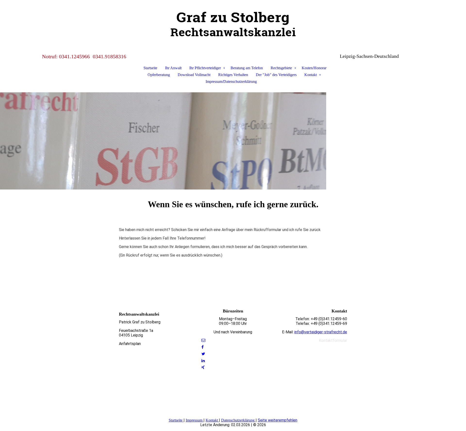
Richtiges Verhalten (233, 75)
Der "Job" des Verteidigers (276, 75)
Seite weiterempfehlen (277, 420)
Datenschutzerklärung (238, 420)
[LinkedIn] (203, 361)
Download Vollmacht (194, 75)
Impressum (194, 420)
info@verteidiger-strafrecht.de (320, 332)
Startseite (150, 68)
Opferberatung (159, 75)
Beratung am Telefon (247, 68)
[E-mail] (203, 340)
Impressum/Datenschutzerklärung (231, 81)
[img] (233, 24)
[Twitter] (203, 354)
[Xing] (203, 367)
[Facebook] (202, 347)
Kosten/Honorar (314, 68)
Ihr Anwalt (173, 68)
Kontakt (310, 75)
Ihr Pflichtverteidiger (205, 68)
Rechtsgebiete (281, 68)
